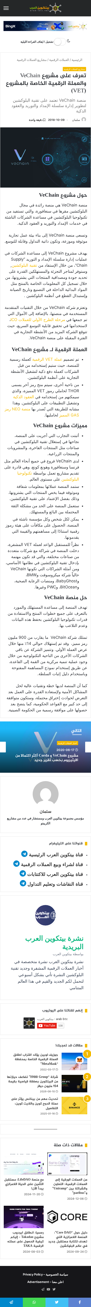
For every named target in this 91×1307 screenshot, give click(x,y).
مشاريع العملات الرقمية (32, 60)
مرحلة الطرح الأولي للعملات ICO (37, 319)
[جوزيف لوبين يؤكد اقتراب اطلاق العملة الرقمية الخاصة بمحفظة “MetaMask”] (74, 1061)
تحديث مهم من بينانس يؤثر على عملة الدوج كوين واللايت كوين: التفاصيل (34, 1103)
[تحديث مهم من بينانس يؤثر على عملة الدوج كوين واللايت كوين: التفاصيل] (74, 1105)
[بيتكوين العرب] (45, 8)
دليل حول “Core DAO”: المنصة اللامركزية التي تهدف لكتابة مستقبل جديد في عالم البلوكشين (67, 1239)
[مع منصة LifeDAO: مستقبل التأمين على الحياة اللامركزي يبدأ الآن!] (24, 1164)
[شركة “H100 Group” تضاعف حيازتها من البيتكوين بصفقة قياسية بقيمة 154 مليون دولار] (74, 1083)
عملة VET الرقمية (47, 359)
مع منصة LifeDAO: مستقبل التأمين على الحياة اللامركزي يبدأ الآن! (24, 1184)
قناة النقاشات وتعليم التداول (55, 884)
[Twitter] (54, 1289)
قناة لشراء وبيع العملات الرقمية (52, 864)
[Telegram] (43, 1289)
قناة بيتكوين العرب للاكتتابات (54, 874)
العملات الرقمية (59, 60)
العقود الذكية (24, 397)
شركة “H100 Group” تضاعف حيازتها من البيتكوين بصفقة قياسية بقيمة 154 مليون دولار (32, 1081)
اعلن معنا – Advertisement (45, 1282)
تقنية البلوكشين (24, 265)
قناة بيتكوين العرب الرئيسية (56, 854)
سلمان (76, 120)
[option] (45, 747)
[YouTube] (48, 1289)
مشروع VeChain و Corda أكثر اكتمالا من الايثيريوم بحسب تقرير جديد (46, 758)
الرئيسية (77, 60)
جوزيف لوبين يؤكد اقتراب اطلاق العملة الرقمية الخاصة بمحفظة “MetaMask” (35, 1059)
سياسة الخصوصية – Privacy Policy (45, 1274)
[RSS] (37, 1289)
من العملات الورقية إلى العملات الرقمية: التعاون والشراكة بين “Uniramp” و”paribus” (69, 1186)
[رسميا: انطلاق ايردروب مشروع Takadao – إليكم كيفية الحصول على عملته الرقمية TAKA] (24, 1217)
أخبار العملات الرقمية (67, 743)
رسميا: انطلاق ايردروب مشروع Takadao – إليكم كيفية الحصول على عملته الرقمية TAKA (25, 1239)
